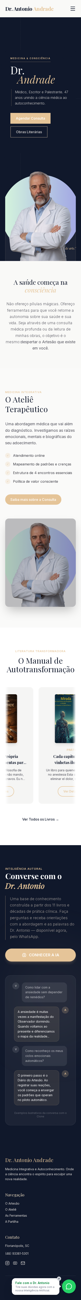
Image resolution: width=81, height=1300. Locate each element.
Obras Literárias (29, 132)
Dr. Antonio (29, 8)
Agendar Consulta (30, 118)
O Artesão (12, 1203)
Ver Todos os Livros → (40, 819)
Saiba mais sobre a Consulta (33, 499)
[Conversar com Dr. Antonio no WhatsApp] (69, 1286)
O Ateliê (10, 1209)
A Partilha (11, 1221)
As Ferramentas (16, 1215)
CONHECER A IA (44, 955)
